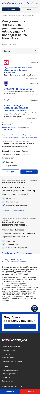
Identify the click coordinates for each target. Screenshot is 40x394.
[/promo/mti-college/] (20, 195)
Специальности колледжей (11, 346)
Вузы (29, 9)
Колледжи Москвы (8, 357)
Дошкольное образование (12, 127)
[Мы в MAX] (28, 3)
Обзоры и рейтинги (9, 374)
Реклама (33, 62)
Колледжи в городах (9, 350)
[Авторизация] (37, 3)
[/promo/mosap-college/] (20, 234)
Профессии (6, 377)
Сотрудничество (7, 381)
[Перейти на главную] (12, 3)
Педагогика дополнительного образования (14, 260)
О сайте (5, 366)
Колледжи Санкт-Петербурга (12, 361)
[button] (32, 3)
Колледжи (11, 9)
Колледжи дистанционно (10, 354)
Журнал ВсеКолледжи (10, 370)
